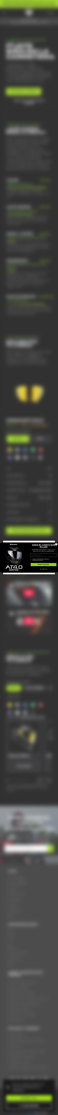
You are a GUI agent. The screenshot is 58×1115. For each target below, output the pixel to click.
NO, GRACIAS (43, 569)
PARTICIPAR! (43, 564)
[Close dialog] (56, 544)
